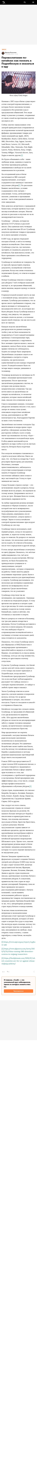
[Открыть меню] (33, 2)
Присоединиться (18, 991)
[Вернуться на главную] (4, 2)
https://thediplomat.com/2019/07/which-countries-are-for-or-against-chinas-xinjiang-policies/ (18, 961)
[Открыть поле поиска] (25, 2)
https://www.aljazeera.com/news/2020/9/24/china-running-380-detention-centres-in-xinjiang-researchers (18, 951)
